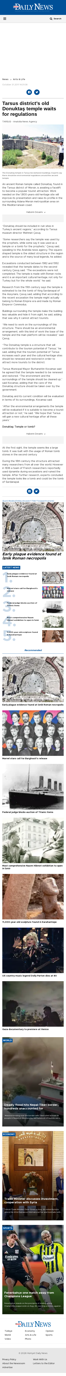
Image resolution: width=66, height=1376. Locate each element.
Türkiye (8, 1331)
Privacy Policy (9, 1360)
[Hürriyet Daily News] (33, 7)
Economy (30, 1331)
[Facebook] (29, 92)
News (5, 79)
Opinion (50, 1331)
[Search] (51, 18)
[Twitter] (37, 92)
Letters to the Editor (44, 1363)
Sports (49, 1335)
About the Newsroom (13, 1363)
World (8, 1335)
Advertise (7, 1367)
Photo (28, 1339)
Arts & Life (19, 79)
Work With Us (40, 1360)
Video (8, 1339)
